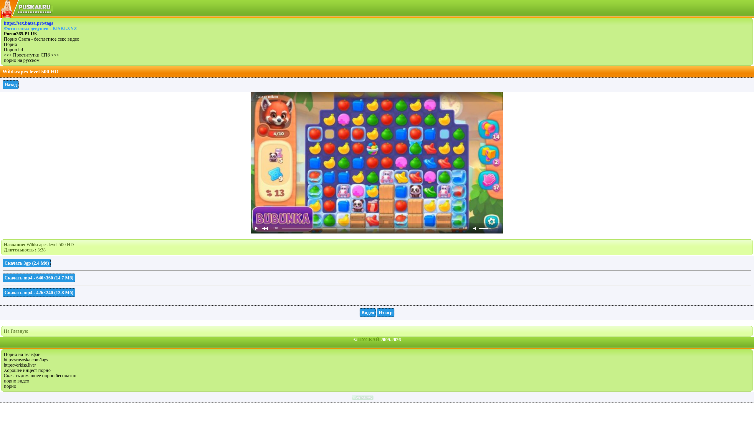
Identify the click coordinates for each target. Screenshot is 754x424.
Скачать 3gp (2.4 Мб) (26, 263)
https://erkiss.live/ (20, 364)
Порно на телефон (22, 354)
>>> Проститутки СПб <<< (31, 54)
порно (10, 386)
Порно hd (13, 49)
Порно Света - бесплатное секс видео (41, 39)
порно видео (16, 380)
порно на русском (21, 60)
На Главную (16, 331)
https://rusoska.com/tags (26, 359)
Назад (10, 84)
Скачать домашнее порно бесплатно (40, 375)
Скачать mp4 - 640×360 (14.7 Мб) (38, 277)
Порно (10, 44)
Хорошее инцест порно (27, 370)
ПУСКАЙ (368, 339)
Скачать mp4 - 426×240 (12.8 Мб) (38, 292)
